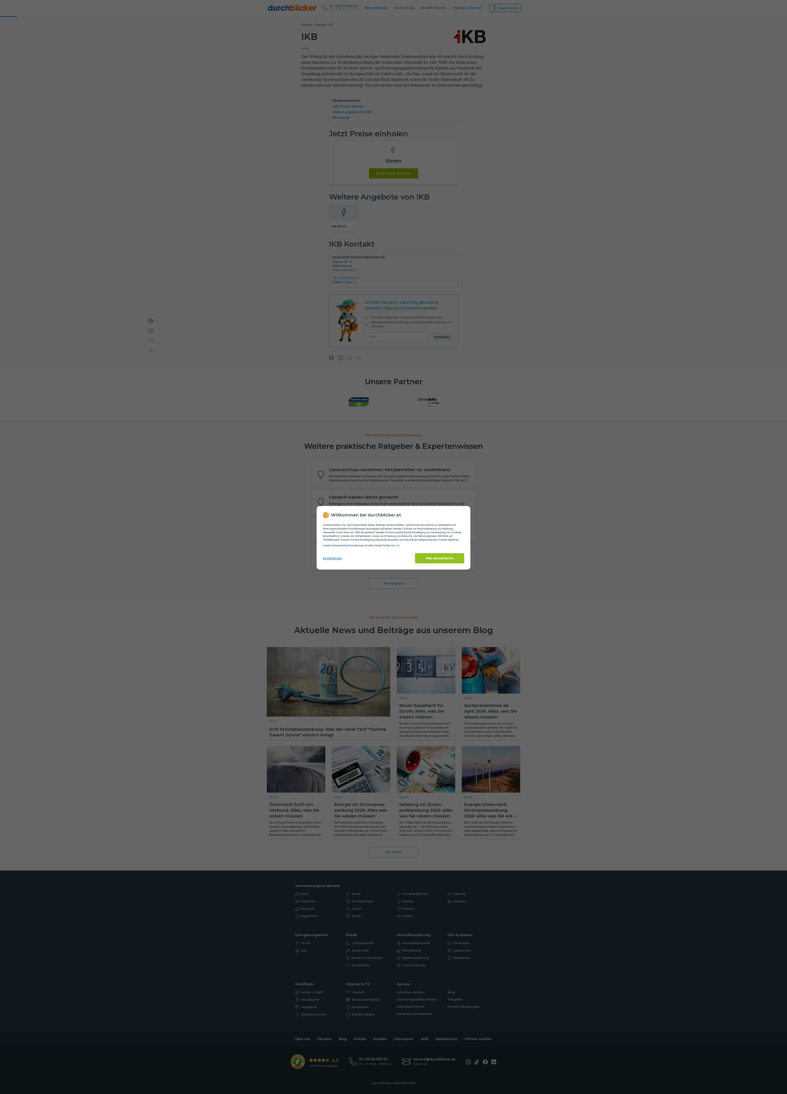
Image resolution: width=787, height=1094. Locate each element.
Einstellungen (332, 558)
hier (398, 545)
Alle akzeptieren (440, 558)
